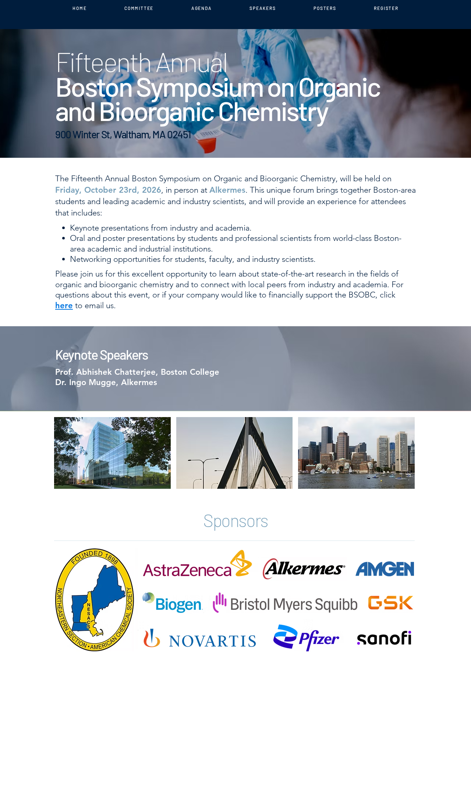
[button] (112, 453)
